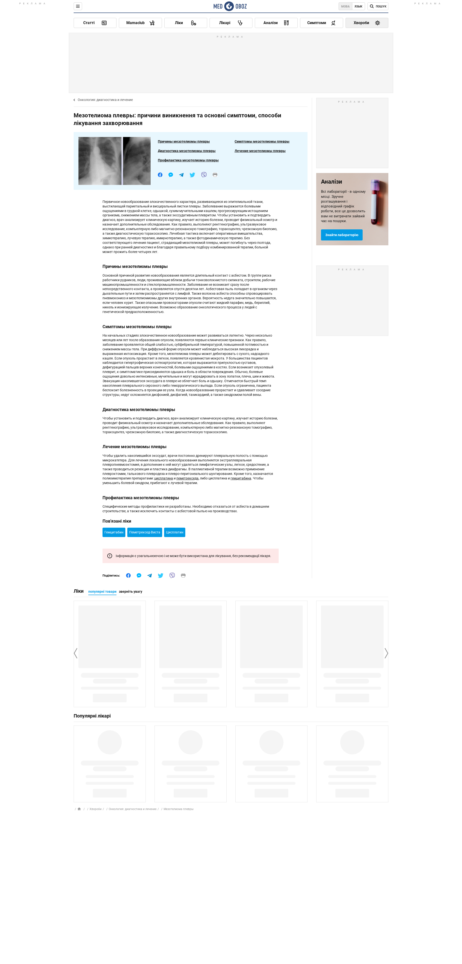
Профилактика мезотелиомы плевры (188, 160)
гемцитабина (241, 478)
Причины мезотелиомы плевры (184, 141)
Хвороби (96, 809)
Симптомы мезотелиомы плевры (262, 141)
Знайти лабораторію (341, 235)
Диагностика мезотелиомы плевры (187, 151)
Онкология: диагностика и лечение (105, 100)
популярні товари (102, 591)
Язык (358, 6)
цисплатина (163, 478)
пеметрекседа (187, 478)
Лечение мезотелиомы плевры (260, 151)
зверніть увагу (130, 591)
